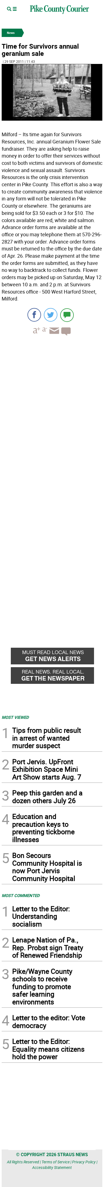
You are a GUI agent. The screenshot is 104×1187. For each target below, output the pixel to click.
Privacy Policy (84, 1161)
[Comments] (67, 315)
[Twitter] (50, 315)
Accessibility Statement (52, 1167)
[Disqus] (52, 416)
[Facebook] (34, 315)
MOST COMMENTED (21, 895)
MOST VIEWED (15, 717)
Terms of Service (56, 1161)
